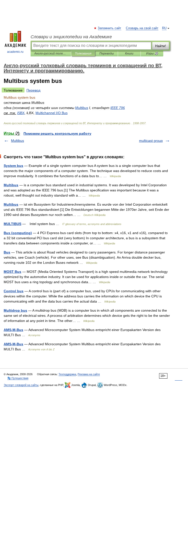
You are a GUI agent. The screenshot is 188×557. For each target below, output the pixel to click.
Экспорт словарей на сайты (21, 385)
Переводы (106, 53)
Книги (129, 53)
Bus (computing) (18, 233)
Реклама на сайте (89, 374)
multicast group (151, 141)
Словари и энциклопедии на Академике (71, 36)
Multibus (17, 141)
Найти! (160, 46)
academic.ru (15, 51)
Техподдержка (67, 374)
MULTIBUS (12, 224)
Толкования (83, 53)
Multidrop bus (15, 310)
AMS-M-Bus (13, 330)
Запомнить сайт (109, 28)
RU (164, 28)
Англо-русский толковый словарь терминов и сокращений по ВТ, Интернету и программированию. (50, 53)
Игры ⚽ (152, 53)
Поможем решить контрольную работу (57, 133)
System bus (13, 166)
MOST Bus (12, 272)
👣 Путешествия (17, 378)
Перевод (33, 90)
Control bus (14, 291)
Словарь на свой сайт (142, 28)
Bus (7, 252)
